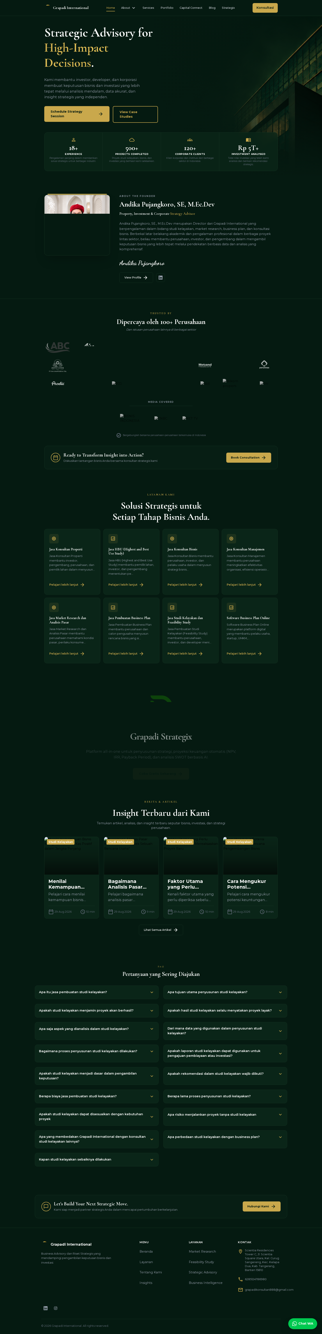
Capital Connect (191, 7)
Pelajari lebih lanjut (67, 584)
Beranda (146, 1251)
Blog (212, 7)
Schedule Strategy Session (77, 114)
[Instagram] (55, 1308)
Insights (146, 1283)
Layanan (146, 1262)
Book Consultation (248, 457)
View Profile (136, 277)
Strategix (228, 7)
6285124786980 (256, 1279)
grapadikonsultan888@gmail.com (269, 1289)
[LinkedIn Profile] (160, 277)
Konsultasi (265, 8)
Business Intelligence (206, 1283)
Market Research (202, 1251)
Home (110, 7)
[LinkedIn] (45, 1308)
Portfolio (167, 7)
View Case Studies (128, 114)
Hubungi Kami (261, 1206)
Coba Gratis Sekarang (161, 767)
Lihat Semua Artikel (161, 930)
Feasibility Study (201, 1262)
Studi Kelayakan (60, 842)
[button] (96, 992)
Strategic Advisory (203, 1272)
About (128, 8)
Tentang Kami (151, 1272)
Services (148, 7)
